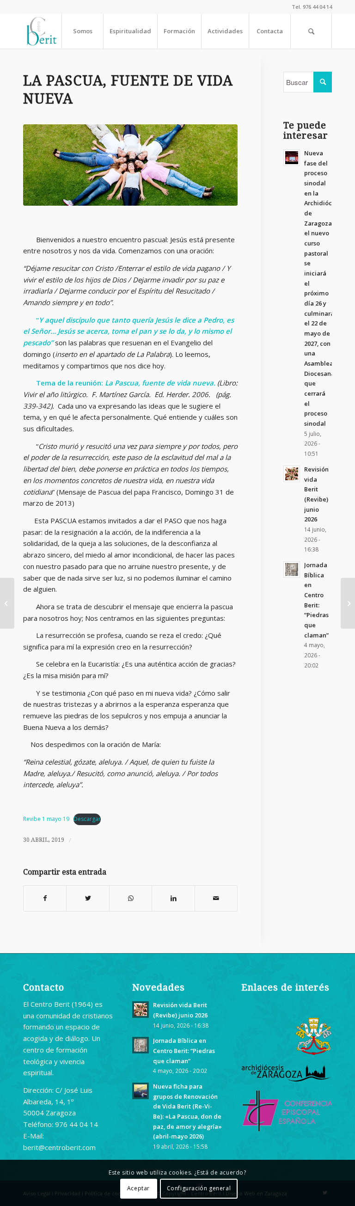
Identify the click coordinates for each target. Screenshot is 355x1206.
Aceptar (138, 1188)
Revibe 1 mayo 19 (46, 819)
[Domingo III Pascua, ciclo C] (7, 603)
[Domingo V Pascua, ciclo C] (348, 603)
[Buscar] (311, 31)
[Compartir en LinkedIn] (173, 898)
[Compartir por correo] (216, 898)
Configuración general (199, 1188)
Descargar (87, 819)
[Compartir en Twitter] (88, 898)
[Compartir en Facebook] (45, 898)
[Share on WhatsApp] (131, 898)
